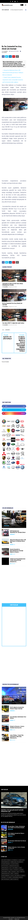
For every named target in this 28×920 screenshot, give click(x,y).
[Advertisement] (14, 27)
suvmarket (4, 52)
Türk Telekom (4, 871)
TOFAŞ (20, 867)
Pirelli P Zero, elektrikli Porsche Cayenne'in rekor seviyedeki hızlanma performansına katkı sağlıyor (13, 80)
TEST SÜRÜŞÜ (15, 867)
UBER (9, 871)
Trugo (11, 869)
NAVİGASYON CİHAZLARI (14, 865)
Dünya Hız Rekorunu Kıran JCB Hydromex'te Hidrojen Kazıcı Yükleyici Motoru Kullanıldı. (13, 73)
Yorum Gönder (5, 361)
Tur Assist (16, 869)
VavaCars (14, 871)
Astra (18, 9)
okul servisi (17, 875)
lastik (12, 875)
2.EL (3, 329)
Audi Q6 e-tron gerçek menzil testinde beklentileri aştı (12, 810)
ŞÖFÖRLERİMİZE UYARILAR (17, 877)
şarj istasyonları (5, 879)
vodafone (3, 877)
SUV (10, 867)
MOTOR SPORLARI (5, 865)
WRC (18, 871)
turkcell (23, 875)
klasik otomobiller (5, 875)
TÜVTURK (21, 869)
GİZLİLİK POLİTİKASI (14, 863)
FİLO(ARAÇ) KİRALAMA (6, 863)
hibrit (12, 873)
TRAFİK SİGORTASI (5, 869)
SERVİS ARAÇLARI (5, 867)
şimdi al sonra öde (14, 879)
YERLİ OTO (22, 871)
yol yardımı (9, 877)
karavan (16, 873)
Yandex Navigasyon (5, 873)
